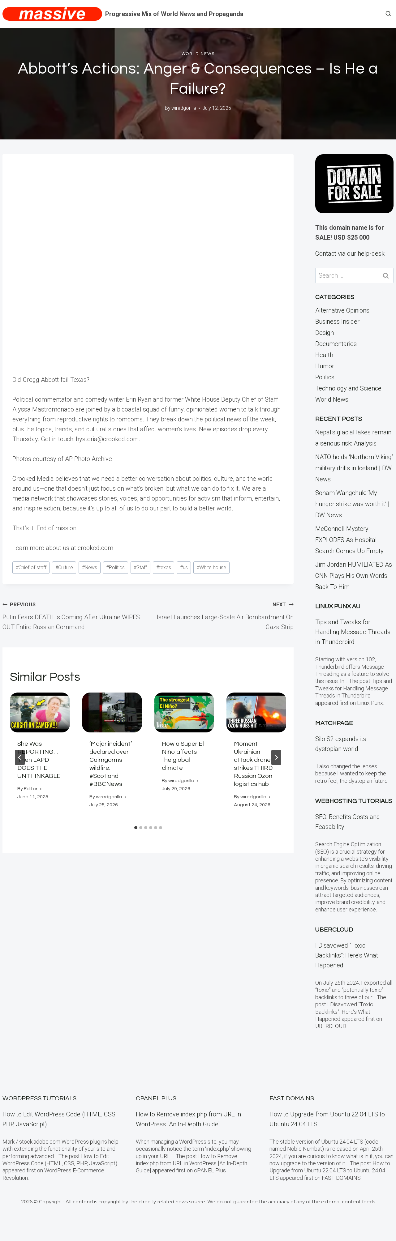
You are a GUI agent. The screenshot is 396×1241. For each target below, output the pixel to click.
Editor (30, 788)
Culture (64, 567)
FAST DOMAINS (291, 1098)
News (89, 567)
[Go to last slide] (20, 757)
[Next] (276, 757)
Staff (140, 567)
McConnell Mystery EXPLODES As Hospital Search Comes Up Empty (349, 540)
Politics (115, 567)
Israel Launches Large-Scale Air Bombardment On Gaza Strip (225, 616)
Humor (324, 366)
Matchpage (334, 723)
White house (211, 567)
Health (324, 355)
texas (163, 567)
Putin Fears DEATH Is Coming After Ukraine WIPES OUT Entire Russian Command (71, 616)
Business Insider (337, 321)
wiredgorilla (183, 108)
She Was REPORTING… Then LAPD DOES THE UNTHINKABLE (39, 760)
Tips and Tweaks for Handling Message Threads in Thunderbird (352, 632)
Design (324, 332)
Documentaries (336, 344)
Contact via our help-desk (350, 253)
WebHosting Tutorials (353, 801)
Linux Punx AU (337, 606)
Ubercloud (334, 930)
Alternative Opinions (342, 310)
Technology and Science (348, 388)
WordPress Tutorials (39, 1098)
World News (198, 54)
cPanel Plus (156, 1098)
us (184, 567)
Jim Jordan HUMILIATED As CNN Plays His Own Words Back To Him (353, 576)
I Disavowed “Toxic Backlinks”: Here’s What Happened (346, 955)
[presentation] (40, 712)
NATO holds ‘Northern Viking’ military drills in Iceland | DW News (354, 468)
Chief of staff (31, 567)
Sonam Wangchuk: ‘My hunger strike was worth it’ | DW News (352, 504)
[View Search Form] (388, 14)
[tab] (135, 827)
